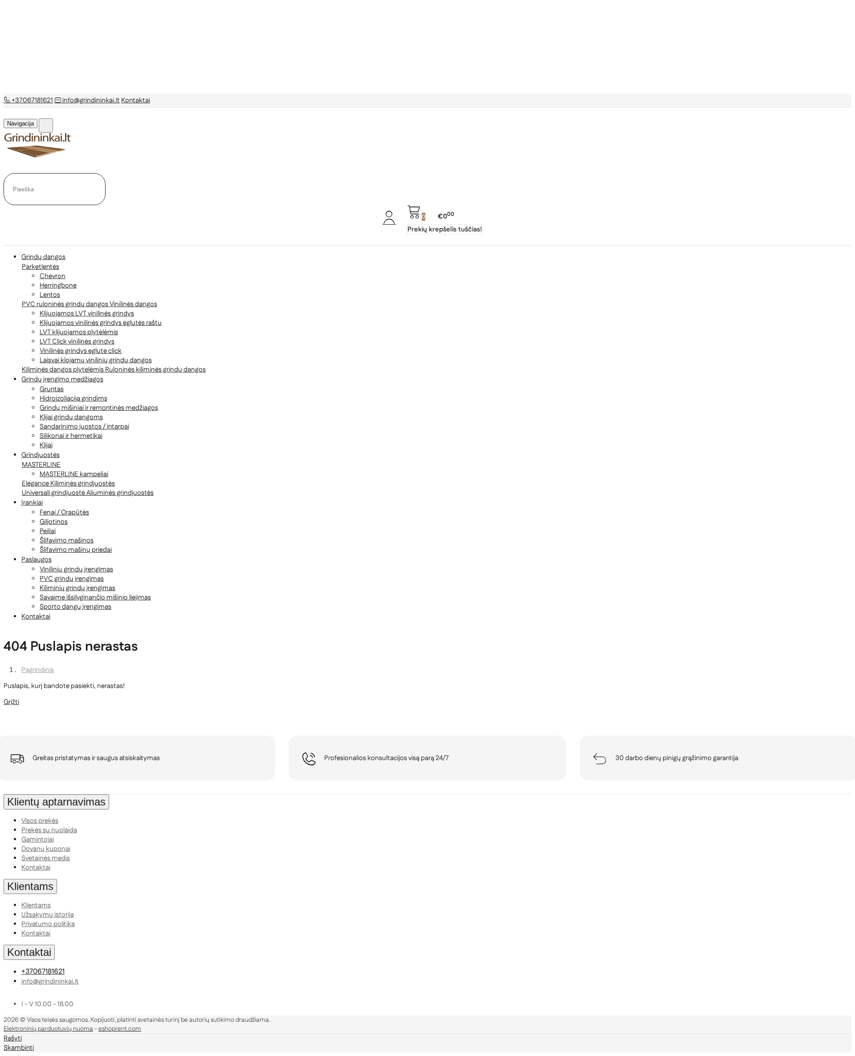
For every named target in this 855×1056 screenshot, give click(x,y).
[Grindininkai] (38, 156)
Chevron (52, 276)
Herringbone (58, 285)
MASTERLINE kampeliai (74, 474)
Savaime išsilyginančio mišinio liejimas (95, 597)
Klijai (46, 445)
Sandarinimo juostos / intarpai (84, 426)
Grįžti (11, 702)
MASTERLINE (41, 464)
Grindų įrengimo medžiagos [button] (62, 379)
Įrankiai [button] (32, 502)
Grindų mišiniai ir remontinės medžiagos (99, 408)
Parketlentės (40, 266)
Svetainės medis (45, 858)
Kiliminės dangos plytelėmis (63, 369)
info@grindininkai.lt (90, 100)
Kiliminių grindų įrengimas (77, 588)
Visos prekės (39, 820)
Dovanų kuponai (45, 849)
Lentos (50, 294)
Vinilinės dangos (133, 304)
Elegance (36, 483)
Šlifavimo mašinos (67, 540)
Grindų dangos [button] (43, 257)
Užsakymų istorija (47, 914)
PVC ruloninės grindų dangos (66, 304)
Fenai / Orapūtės (64, 512)
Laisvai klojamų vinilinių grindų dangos (96, 360)
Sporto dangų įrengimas (75, 606)
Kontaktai (135, 100)
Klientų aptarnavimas (56, 802)
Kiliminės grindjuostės (82, 483)
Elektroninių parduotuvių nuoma (48, 1028)
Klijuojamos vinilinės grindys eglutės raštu (101, 323)
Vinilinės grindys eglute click (81, 351)
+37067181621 (31, 100)
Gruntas (52, 389)
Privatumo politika (48, 924)
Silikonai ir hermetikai (71, 436)
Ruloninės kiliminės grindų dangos (155, 369)
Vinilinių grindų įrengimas (76, 569)
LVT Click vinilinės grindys (77, 341)
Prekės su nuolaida (49, 830)
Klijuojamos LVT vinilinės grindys (87, 313)
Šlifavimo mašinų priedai (76, 549)
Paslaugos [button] (36, 559)
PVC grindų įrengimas (72, 578)
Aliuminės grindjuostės (120, 493)
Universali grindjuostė (54, 493)
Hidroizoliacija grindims (73, 398)
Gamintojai (37, 839)
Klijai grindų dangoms (71, 417)
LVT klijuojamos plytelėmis (79, 332)
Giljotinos (54, 521)
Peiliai (48, 531)
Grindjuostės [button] (40, 455)
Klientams (30, 886)
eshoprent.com (119, 1028)
